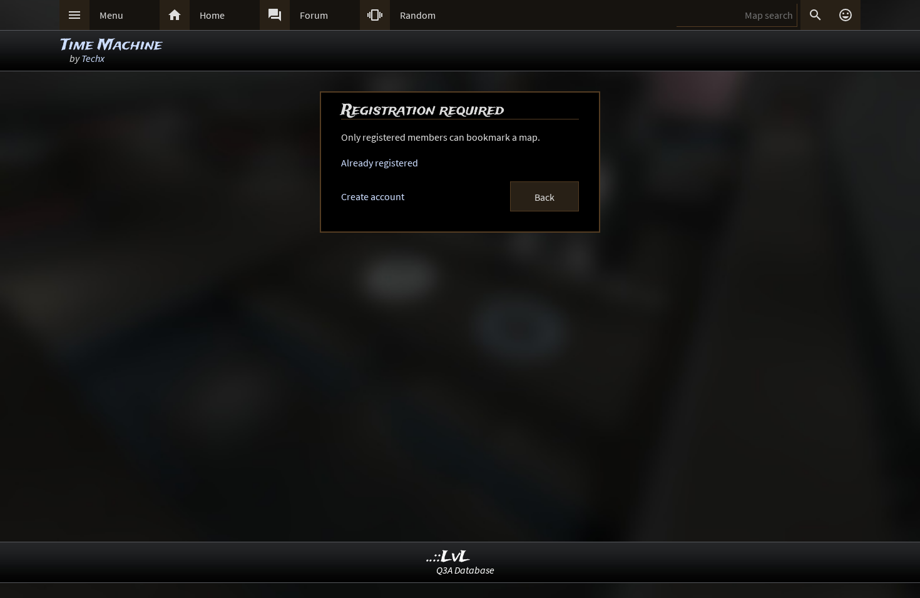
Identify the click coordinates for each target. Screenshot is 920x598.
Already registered (379, 162)
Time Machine (111, 45)
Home (212, 15)
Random (418, 15)
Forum (314, 15)
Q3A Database (465, 570)
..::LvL (448, 557)
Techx (93, 58)
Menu (111, 15)
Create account (372, 196)
